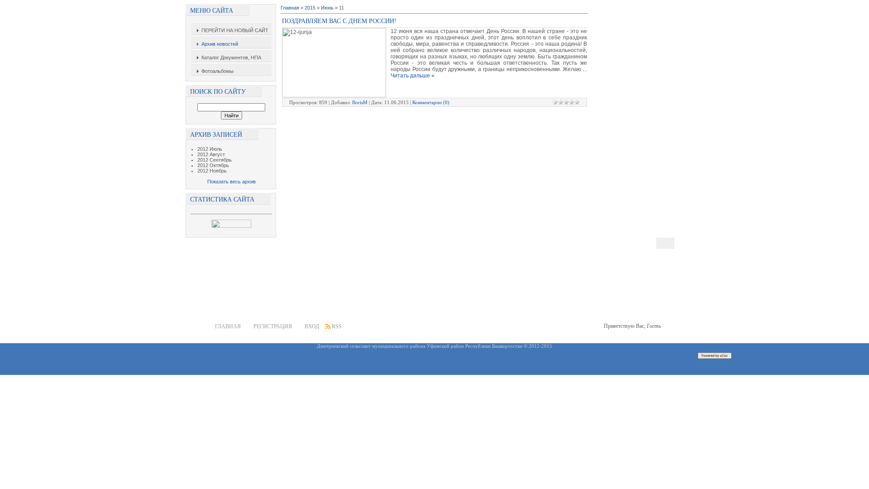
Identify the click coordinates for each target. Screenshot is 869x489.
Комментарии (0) (430, 102)
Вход (312, 326)
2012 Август (211, 154)
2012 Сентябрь (214, 160)
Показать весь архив (231, 181)
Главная (290, 7)
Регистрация (272, 326)
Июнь (327, 7)
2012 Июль (209, 149)
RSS (337, 326)
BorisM (360, 102)
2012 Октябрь (213, 165)
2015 (310, 7)
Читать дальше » (412, 75)
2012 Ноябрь (212, 170)
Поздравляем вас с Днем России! (339, 21)
